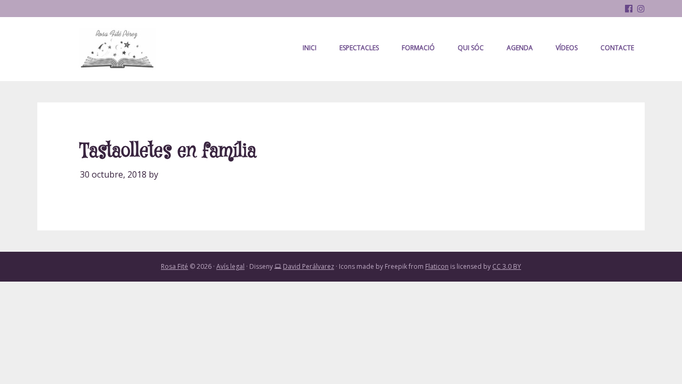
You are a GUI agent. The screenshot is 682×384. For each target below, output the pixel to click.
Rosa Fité (117, 49)
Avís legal (230, 266)
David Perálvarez (308, 266)
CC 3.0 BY (506, 266)
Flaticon (437, 266)
